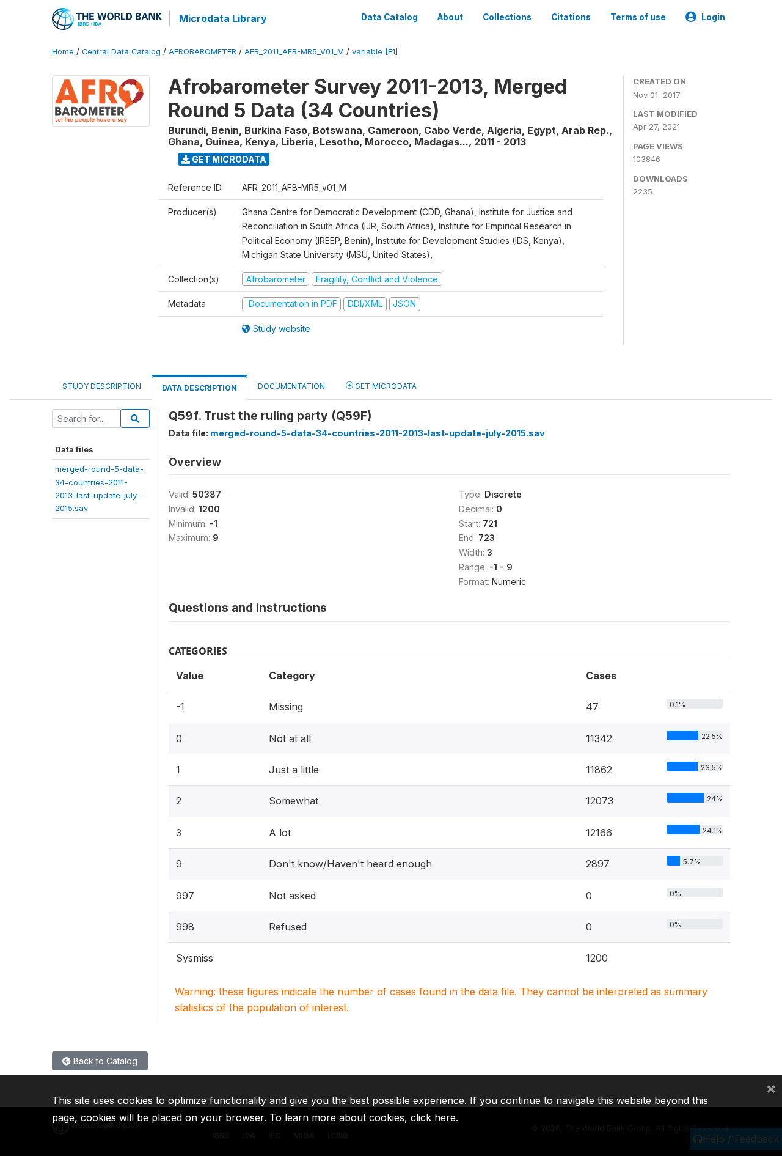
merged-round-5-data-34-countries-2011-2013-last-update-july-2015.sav (377, 433)
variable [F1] (375, 51)
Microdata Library (223, 18)
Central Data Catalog (121, 51)
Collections (507, 17)
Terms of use (638, 17)
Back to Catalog (104, 1061)
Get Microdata (228, 159)
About (450, 17)
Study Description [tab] (101, 386)
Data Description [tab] (199, 387)
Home (63, 51)
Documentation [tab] (291, 386)
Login (713, 17)
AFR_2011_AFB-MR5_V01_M (294, 51)
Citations (571, 17)
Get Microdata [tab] (385, 386)
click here (433, 1117)
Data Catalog (389, 17)
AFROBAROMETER (202, 51)
